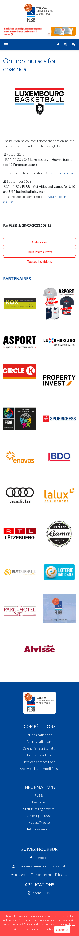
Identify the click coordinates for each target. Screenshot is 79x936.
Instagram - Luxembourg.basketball (40, 866)
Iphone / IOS (40, 893)
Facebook (39, 858)
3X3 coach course (61, 173)
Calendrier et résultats (39, 748)
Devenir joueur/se (39, 816)
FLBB (38, 795)
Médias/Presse (39, 822)
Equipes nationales (38, 735)
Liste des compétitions (38, 762)
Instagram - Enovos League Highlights (40, 874)
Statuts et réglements (38, 809)
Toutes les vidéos (39, 261)
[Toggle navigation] (6, 45)
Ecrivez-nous (40, 829)
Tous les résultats (39, 252)
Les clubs (38, 802)
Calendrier (39, 242)
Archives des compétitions (39, 768)
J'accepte (62, 929)
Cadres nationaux (38, 741)
